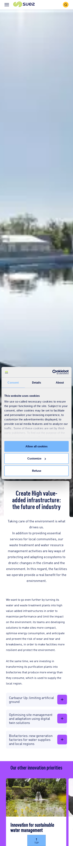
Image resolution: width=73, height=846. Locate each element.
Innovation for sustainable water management (32, 827)
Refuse (36, 470)
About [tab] (60, 382)
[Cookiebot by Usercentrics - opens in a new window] (52, 372)
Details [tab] (36, 382)
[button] (24, 4)
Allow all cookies (36, 446)
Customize (34, 458)
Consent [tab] (13, 382)
